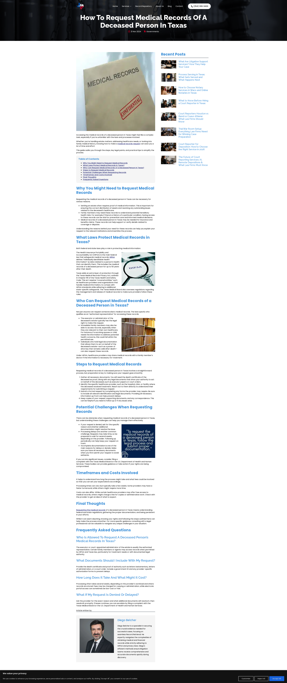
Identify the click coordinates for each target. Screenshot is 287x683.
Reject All (261, 679)
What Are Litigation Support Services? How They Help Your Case (193, 64)
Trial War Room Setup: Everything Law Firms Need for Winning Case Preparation (193, 132)
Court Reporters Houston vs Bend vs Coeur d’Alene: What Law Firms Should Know (193, 117)
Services (125, 6)
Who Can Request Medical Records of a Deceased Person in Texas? (113, 167)
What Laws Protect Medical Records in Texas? (103, 165)
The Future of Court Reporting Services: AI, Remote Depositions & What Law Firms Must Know (193, 161)
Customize (246, 679)
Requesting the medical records (90, 510)
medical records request (129, 143)
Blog (170, 6)
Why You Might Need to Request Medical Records (105, 163)
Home (115, 6)
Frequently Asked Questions (95, 179)
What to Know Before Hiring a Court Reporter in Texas (193, 102)
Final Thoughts (89, 177)
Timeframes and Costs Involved (97, 174)
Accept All (277, 679)
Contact (179, 6)
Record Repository (143, 6)
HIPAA (112, 257)
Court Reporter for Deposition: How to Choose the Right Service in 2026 (193, 147)
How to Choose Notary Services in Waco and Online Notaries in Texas (193, 90)
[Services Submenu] (130, 6)
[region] (143, 676)
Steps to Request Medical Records (98, 170)
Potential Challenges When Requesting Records (104, 172)
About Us (160, 6)
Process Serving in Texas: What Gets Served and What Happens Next (191, 77)
